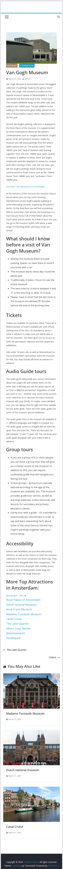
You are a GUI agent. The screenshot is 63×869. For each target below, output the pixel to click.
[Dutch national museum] (31, 732)
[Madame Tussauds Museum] (31, 675)
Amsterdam (11, 66)
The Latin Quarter (17, 649)
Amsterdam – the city (16, 595)
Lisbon (52, 657)
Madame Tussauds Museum (25, 713)
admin (27, 79)
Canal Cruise (14, 827)
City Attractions (26, 66)
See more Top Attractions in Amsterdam (25, 186)
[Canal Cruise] (31, 788)
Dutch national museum (22, 770)
